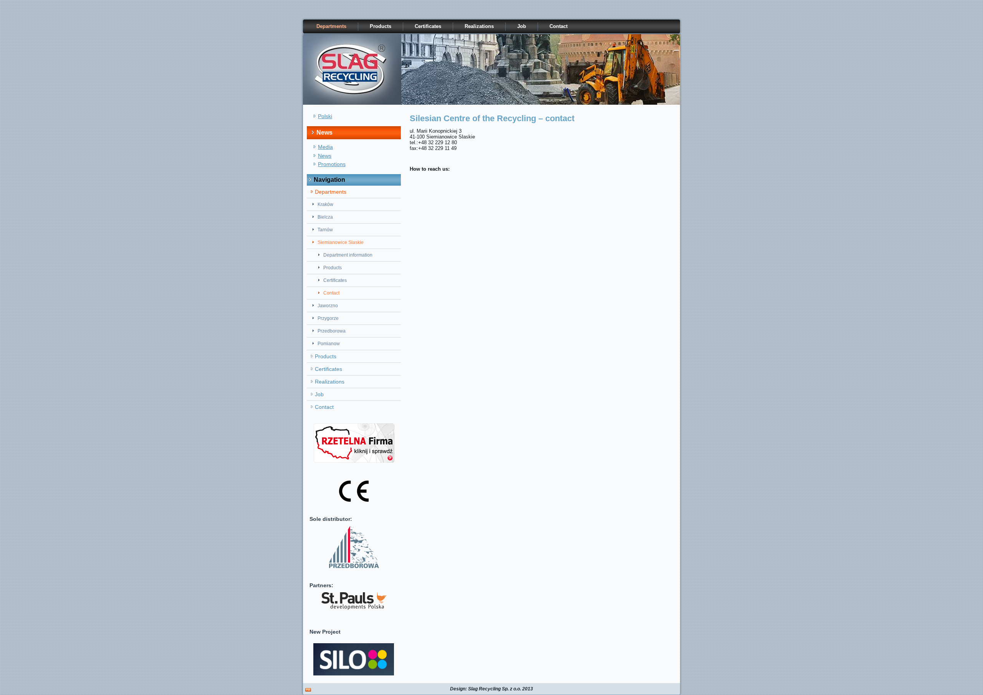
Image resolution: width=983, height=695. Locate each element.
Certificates (428, 26)
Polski (325, 116)
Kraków (325, 204)
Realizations (479, 26)
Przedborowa (332, 331)
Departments (331, 26)
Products (380, 26)
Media (325, 147)
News (324, 156)
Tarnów (325, 229)
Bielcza (325, 217)
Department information (347, 255)
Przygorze (328, 318)
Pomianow (329, 343)
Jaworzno (328, 305)
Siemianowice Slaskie (341, 242)
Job (521, 26)
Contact (558, 26)
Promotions (332, 164)
